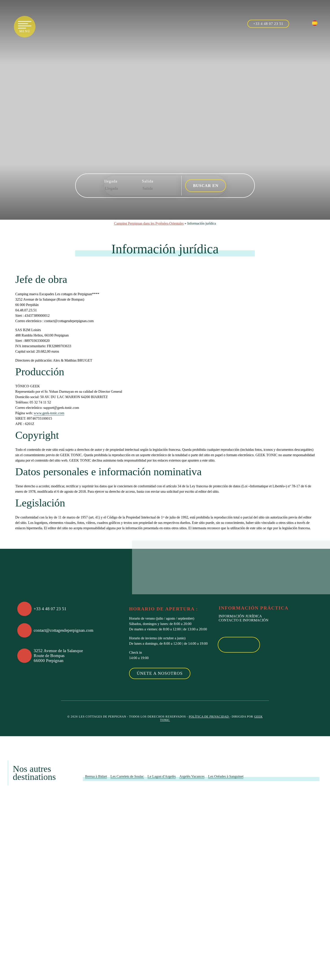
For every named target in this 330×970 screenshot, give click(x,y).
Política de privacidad (209, 716)
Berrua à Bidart (96, 776)
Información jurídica (240, 616)
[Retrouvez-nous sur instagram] (306, 23)
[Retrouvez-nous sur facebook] (297, 23)
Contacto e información (243, 620)
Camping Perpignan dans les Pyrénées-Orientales (149, 223)
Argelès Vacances (192, 776)
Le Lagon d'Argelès (161, 776)
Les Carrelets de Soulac (127, 776)
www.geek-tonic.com (49, 413)
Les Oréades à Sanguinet (225, 776)
